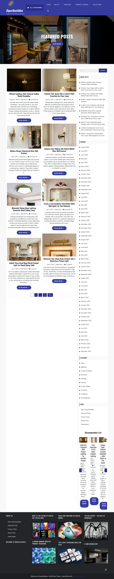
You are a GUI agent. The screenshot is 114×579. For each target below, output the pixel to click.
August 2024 (85, 239)
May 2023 (84, 290)
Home (49, 4)
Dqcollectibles (14, 10)
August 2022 (85, 324)
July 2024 (84, 243)
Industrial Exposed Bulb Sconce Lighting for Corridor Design (83, 453)
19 (44, 295)
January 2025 (85, 220)
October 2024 (85, 232)
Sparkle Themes (78, 576)
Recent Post (85, 420)
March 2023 (85, 297)
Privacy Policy (85, 417)
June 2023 (84, 286)
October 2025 (85, 186)
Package (83, 378)
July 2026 (84, 151)
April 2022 (84, 336)
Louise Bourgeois (86, 371)
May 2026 (84, 159)
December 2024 (86, 224)
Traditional (84, 394)
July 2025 (84, 197)
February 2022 (85, 343)
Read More (57, 44)
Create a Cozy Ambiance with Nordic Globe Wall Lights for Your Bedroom (59, 204)
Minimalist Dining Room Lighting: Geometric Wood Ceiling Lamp (24, 209)
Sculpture (97, 4)
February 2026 (85, 170)
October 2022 (85, 317)
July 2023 (84, 282)
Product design (82, 4)
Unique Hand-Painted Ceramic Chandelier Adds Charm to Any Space (103, 454)
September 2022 (86, 320)
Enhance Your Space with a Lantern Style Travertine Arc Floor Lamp (59, 94)
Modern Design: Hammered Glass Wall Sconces (24, 152)
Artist (56, 4)
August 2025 (85, 193)
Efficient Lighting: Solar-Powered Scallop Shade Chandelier (24, 94)
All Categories (36, 7)
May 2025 (84, 205)
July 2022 (84, 328)
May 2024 (84, 251)
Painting (67, 4)
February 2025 (85, 216)
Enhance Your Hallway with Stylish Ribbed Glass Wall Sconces (59, 149)
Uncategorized (85, 398)
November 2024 (86, 228)
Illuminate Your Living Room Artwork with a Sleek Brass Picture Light (59, 259)
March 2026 (85, 166)
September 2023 (86, 274)
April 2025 (84, 209)
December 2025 (86, 178)
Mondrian (84, 375)
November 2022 (86, 313)
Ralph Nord (24, 99)
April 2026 (84, 162)
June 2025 (84, 201)
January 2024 (85, 266)
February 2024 (85, 263)
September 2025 (86, 189)
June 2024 (84, 247)
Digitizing (83, 367)
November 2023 (86, 270)
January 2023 (85, 305)
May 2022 (84, 332)
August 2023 (85, 278)
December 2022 (86, 309)
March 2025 (85, 212)
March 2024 (85, 259)
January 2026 (85, 174)
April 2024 (84, 255)
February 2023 (85, 301)
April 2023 (84, 293)
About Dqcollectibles (87, 409)
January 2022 (85, 347)
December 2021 (86, 351)
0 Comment (34, 213)
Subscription (85, 424)
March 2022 (85, 340)
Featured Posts (85, 413)
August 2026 (85, 147)
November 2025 (86, 182)
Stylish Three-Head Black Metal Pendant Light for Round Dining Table (24, 264)
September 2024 (86, 236)
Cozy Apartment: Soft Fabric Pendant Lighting (93, 450)
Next (50, 295)
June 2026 (84, 155)
